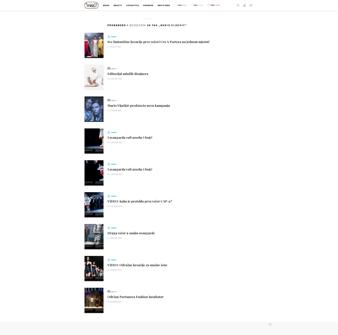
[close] (270, 324)
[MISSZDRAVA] (198, 5)
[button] (250, 5)
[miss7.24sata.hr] (92, 5)
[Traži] (238, 5)
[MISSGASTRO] (214, 5)
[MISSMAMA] (181, 5)
